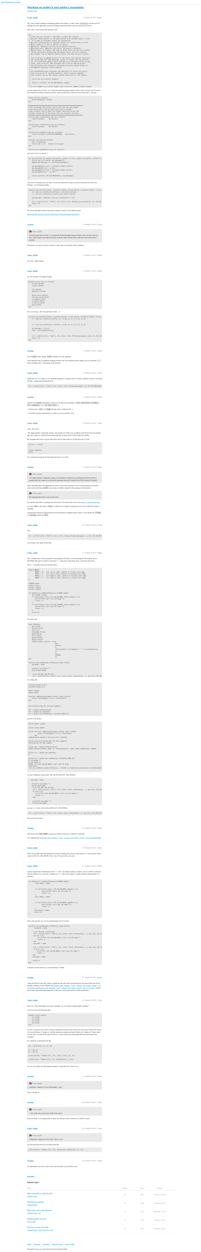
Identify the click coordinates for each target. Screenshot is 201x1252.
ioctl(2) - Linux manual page (90, 502)
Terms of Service (57, 1244)
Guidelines (46, 1244)
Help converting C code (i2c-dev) (40, 1193)
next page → (31, 1176)
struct (51, 1230)
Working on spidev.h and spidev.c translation (55, 7)
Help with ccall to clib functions (39, 1210)
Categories (36, 1244)
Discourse (39, 1249)
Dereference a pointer (35, 1202)
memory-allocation (43, 1230)
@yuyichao (84, 23)
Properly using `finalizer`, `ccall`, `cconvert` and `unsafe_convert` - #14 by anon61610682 (71, 838)
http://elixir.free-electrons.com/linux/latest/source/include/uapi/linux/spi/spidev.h (53, 214)
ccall (39, 1213)
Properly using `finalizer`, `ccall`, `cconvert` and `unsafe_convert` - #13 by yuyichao (66, 988)
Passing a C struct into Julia (37, 1227)
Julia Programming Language (11, 2)
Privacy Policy (70, 1244)
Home (29, 1244)
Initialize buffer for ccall (36, 1219)
